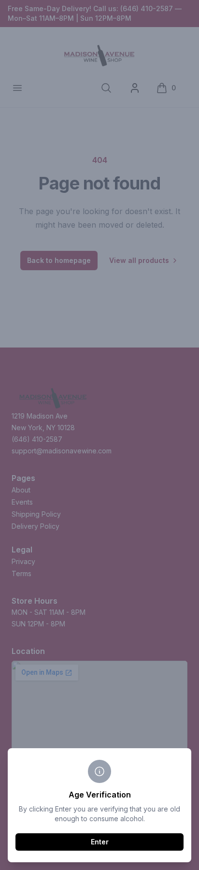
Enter (100, 842)
